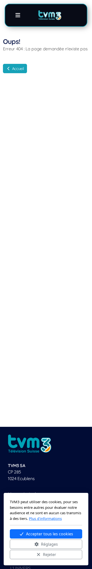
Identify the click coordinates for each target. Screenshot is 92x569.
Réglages (49, 544)
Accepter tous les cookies (49, 534)
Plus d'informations (45, 518)
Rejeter (49, 554)
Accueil (17, 68)
